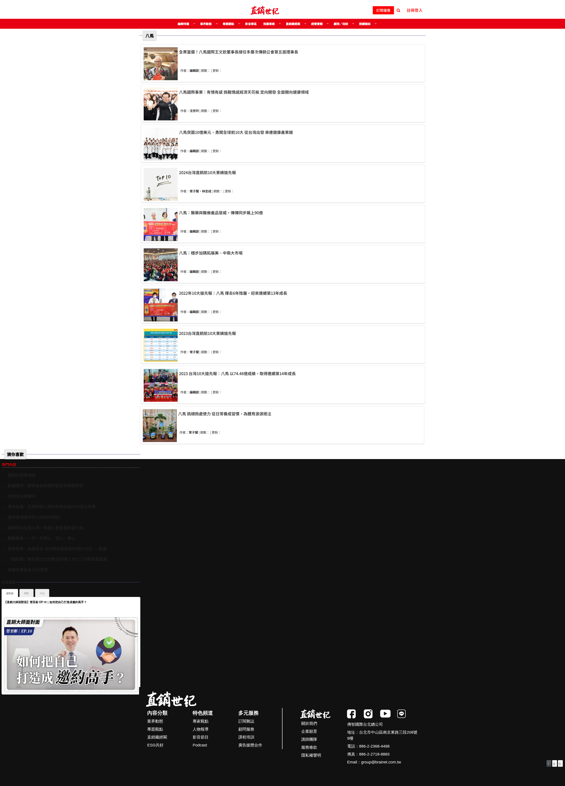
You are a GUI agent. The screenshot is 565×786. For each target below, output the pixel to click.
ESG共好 (155, 745)
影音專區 (251, 24)
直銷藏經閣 (293, 24)
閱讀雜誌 (365, 24)
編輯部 (194, 70)
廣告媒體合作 (250, 745)
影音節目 (201, 737)
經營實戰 (317, 24)
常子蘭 (194, 351)
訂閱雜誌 (246, 721)
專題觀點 (228, 24)
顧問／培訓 (341, 24)
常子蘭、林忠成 (200, 191)
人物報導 (201, 729)
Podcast (200, 745)
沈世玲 (194, 110)
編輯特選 (183, 24)
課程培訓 (246, 737)
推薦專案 (269, 24)
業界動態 (206, 24)
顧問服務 (246, 729)
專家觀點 (201, 721)
